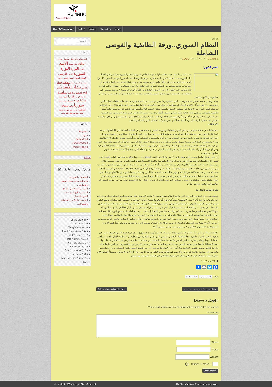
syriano (185, 58)
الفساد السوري (68, 78)
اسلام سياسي (73, 64)
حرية (83, 96)
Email (214, 349)
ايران (84, 87)
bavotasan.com (211, 384)
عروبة (75, 110)
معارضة (75, 113)
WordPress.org (80, 147)
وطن (63, 113)
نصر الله (68, 113)
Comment (212, 312)
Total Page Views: (75, 243)
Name (214, 342)
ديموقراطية (68, 101)
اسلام (81, 63)
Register (83, 131)
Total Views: (74, 235)
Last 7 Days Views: (72, 231)
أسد (85, 59)
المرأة (73, 83)
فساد (61, 109)
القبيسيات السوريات (78, 177)
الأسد (63, 63)
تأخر (59, 87)
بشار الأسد (72, 86)
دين (60, 100)
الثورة (75, 68)
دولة (60, 97)
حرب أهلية (64, 92)
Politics (81, 29)
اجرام (81, 59)
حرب (76, 92)
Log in (84, 135)
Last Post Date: (69, 258)
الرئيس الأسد (191, 277)
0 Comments (212, 58)
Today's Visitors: (76, 227)
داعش (66, 96)
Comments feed (80, 143)
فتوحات (66, 110)
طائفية (82, 109)
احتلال (76, 59)
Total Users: (76, 254)
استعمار (66, 59)
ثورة (83, 92)
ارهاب (72, 59)
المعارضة (63, 82)
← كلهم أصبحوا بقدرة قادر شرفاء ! (111, 289)
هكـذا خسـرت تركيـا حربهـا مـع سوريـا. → (200, 289)
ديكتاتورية (80, 100)
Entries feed (82, 139)
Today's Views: (77, 223)
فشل (81, 113)
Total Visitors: (74, 239)
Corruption (105, 29)
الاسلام (81, 69)
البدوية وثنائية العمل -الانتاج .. (74, 188)
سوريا (79, 105)
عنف (71, 110)
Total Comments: (73, 250)
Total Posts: (76, 246)
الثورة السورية (205, 277)
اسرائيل (60, 59)
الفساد (77, 78)
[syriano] (70, 11)
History (92, 29)
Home (117, 29)
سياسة (71, 106)
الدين (70, 74)
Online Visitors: (78, 220)
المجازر (78, 82)
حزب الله (76, 96)
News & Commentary (63, 29)
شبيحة (65, 105)
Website (214, 357)
